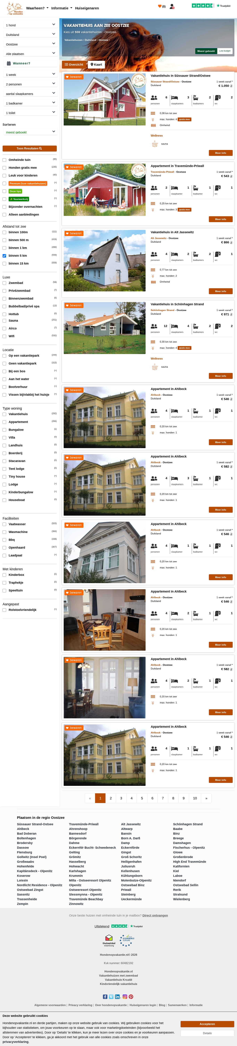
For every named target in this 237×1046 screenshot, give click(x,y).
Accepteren (207, 1024)
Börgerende (78, 838)
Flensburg (24, 852)
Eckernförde (130, 847)
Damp (125, 843)
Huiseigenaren (87, 8)
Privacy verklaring (80, 1005)
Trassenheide (27, 899)
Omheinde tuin (20, 160)
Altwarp (127, 829)
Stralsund (180, 894)
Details (207, 1033)
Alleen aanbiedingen (24, 214)
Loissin (22, 880)
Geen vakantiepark (22, 363)
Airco (13, 328)
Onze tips (15, 191)
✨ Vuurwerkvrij (19, 199)
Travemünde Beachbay (86, 899)
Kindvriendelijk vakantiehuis (118, 983)
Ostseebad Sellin (185, 885)
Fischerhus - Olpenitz (189, 847)
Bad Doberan (26, 833)
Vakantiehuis (18, 414)
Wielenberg (181, 899)
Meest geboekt (206, 51)
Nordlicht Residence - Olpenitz (39, 885)
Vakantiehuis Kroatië (118, 979)
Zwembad (16, 283)
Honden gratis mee (23, 167)
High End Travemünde (189, 861)
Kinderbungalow (21, 492)
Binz (176, 833)
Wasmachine (18, 532)
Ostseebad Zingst (30, 890)
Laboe (177, 875)
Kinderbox (16, 575)
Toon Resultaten (28, 148)
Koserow (23, 875)
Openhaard (17, 547)
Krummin (76, 875)
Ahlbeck (23, 829)
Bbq (12, 539)
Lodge (13, 484)
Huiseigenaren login (143, 1005)
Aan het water (19, 379)
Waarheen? (36, 8)
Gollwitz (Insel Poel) (31, 857)
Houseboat (17, 500)
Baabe (178, 829)
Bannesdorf (77, 833)
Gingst (126, 852)
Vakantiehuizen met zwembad (118, 975)
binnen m (18, 232)
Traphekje (16, 582)
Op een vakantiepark (24, 355)
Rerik (177, 890)
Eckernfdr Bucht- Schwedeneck (92, 847)
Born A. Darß (130, 838)
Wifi (11, 336)
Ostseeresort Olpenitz (85, 890)
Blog (162, 1005)
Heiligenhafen (131, 861)
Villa (12, 437)
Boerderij (15, 453)
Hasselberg (77, 861)
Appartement (18, 422)
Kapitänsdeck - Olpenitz (34, 871)
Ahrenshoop (78, 829)
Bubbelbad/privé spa (24, 306)
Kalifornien (181, 866)
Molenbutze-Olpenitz (136, 880)
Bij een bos (17, 371)
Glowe (178, 852)
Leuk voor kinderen (23, 175)
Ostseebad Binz (133, 885)
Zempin (22, 904)
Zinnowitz (76, 904)
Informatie (60, 8)
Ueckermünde (131, 899)
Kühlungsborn (131, 875)
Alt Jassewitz (131, 824)
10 (195, 798)
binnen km (18, 248)
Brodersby (25, 843)
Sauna (13, 320)
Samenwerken (177, 1005)
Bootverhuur (18, 387)
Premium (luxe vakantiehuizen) (28, 183)
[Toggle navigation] (180, 5)
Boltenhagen (26, 838)
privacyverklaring (15, 1042)
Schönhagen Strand (188, 824)
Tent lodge (16, 469)
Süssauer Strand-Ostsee (35, 824)
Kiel (176, 871)
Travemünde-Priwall (84, 824)
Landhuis (16, 445)
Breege (178, 838)
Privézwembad (19, 290)
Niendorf (179, 880)
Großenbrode (183, 857)
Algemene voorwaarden (50, 1005)
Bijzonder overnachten (25, 206)
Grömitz (75, 857)
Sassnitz (23, 894)
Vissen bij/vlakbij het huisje (29, 394)
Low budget (224, 51)
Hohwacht (76, 866)
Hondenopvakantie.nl (118, 971)
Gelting (74, 852)
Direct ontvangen (155, 915)
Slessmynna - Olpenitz (85, 894)
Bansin (126, 833)
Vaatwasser (17, 524)
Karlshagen (77, 871)
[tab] (74, 65)
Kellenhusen (130, 871)
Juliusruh (128, 866)
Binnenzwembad (21, 298)
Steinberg (128, 894)
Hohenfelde (25, 866)
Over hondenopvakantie (111, 1005)
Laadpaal (15, 555)
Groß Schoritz (131, 857)
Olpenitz (75, 885)
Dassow (23, 847)
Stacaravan (17, 461)
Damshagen (182, 843)
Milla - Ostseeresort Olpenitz (90, 880)
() (164, 6)
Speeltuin (16, 590)
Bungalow (16, 429)
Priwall (126, 890)
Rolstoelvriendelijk (22, 610)
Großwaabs (25, 861)
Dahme (74, 843)
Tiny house (17, 476)
